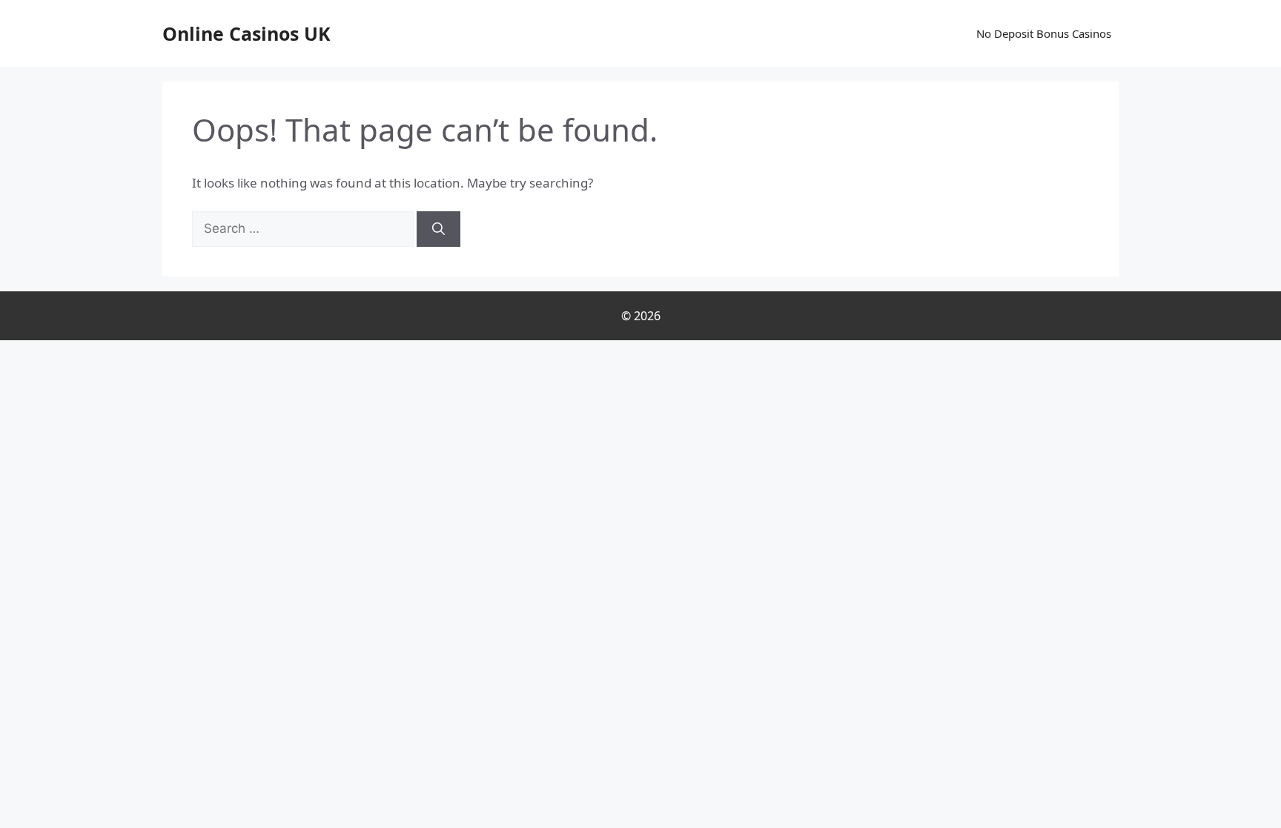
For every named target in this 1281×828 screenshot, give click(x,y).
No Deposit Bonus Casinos (1043, 33)
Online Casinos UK (246, 33)
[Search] (438, 229)
